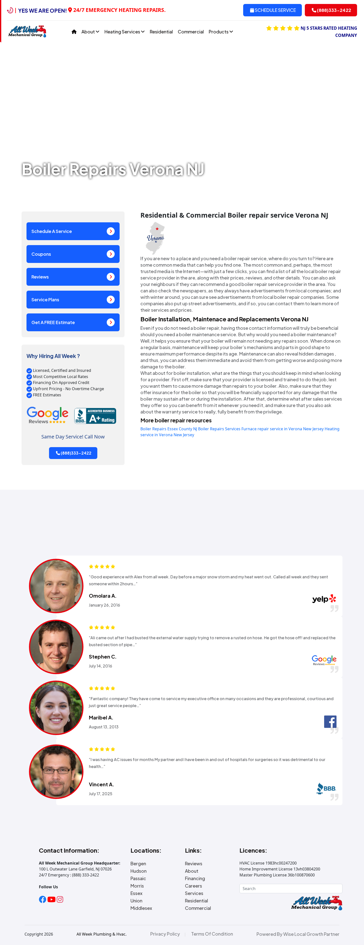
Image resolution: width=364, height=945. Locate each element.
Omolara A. (103, 595)
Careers (193, 886)
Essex (136, 893)
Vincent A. (101, 784)
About (88, 31)
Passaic (138, 878)
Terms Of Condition (212, 934)
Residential (161, 31)
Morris (137, 886)
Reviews (40, 277)
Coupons (41, 254)
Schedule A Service (51, 231)
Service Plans (45, 299)
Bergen (138, 863)
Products (219, 31)
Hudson (138, 871)
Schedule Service (275, 10)
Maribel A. (101, 717)
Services (194, 893)
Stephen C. (103, 656)
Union (136, 900)
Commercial (191, 31)
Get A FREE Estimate (53, 322)
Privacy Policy (165, 934)
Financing (195, 878)
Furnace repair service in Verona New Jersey (282, 429)
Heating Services (122, 31)
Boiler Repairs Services (219, 429)
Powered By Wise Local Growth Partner (298, 934)
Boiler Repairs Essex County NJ (168, 429)
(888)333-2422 (333, 10)
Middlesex (141, 908)
